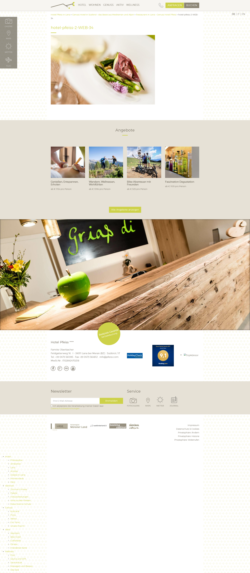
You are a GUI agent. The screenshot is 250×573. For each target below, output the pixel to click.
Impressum (193, 425)
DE (233, 14)
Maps (148, 406)
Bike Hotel (15, 537)
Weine (13, 518)
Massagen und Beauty (21, 566)
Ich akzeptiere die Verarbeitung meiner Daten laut (77, 407)
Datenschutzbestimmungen (65, 408)
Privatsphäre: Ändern (188, 432)
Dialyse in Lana (17, 475)
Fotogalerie (133, 406)
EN (243, 14)
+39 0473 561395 (64, 357)
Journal (174, 406)
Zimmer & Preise (18, 489)
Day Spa (14, 570)
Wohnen (95, 4)
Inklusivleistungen (19, 497)
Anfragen (175, 5)
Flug (8, 66)
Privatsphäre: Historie (188, 436)
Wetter (160, 406)
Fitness (13, 544)
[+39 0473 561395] (161, 5)
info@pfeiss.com (108, 357)
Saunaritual (16, 562)
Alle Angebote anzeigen (125, 209)
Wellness (133, 4)
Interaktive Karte (18, 548)
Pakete (13, 493)
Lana (12, 467)
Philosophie (16, 460)
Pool (12, 555)
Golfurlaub (15, 540)
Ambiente (15, 464)
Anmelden (111, 400)
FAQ (12, 482)
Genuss (108, 4)
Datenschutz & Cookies (187, 429)
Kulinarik (14, 511)
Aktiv (120, 4)
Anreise (14, 471)
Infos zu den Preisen (20, 500)
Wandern (15, 533)
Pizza (13, 515)
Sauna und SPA (18, 559)
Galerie (8, 26)
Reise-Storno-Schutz (20, 504)
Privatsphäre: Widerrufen (186, 440)
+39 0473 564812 (89, 357)
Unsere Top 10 (17, 526)
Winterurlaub (17, 478)
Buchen (191, 5)
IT (238, 14)
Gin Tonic (15, 522)
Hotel (82, 4)
